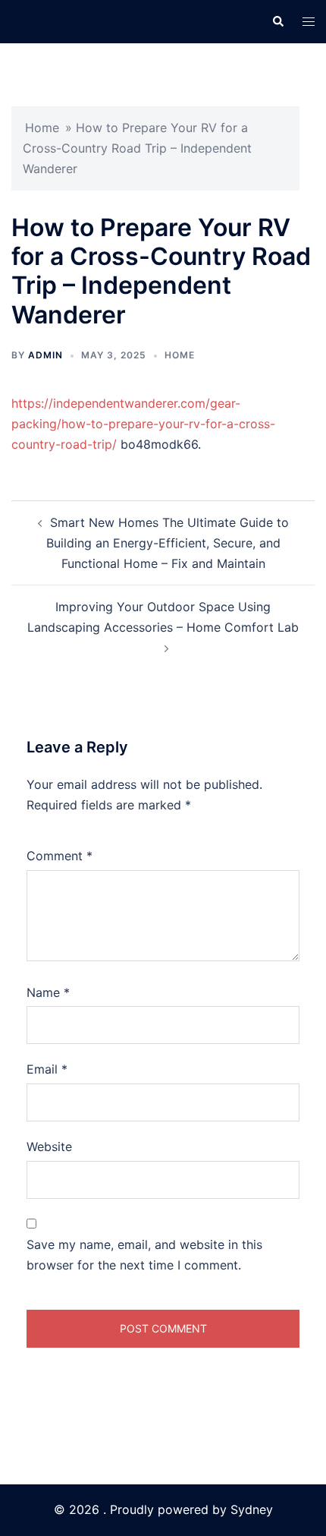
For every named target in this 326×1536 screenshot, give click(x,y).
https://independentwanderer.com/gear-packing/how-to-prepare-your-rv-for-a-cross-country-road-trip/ (143, 424)
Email (47, 1069)
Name (48, 992)
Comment (59, 855)
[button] (277, 21)
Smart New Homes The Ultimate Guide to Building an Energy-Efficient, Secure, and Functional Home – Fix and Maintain (167, 543)
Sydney (251, 1509)
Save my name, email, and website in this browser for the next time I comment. (144, 1255)
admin (45, 355)
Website (49, 1146)
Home (42, 127)
